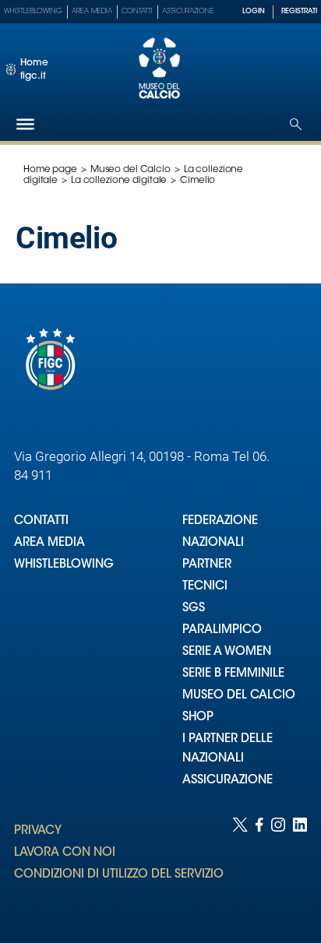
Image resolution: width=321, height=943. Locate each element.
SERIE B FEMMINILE (233, 674)
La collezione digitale (119, 180)
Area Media (92, 11)
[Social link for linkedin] (300, 865)
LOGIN (253, 11)
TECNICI (205, 587)
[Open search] (296, 124)
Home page (50, 169)
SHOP (197, 717)
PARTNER (206, 565)
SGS (193, 608)
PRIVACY (38, 831)
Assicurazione (188, 11)
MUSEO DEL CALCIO (238, 696)
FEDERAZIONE (220, 521)
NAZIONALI (213, 543)
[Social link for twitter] (240, 865)
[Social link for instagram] (278, 865)
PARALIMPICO (222, 630)
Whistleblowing (33, 11)
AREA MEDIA (49, 543)
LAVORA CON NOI (64, 853)
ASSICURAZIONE (227, 780)
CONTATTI (41, 521)
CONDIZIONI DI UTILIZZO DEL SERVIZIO (119, 875)
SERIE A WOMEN (226, 652)
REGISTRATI (299, 11)
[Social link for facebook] (259, 865)
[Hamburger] (25, 124)
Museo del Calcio (130, 169)
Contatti (137, 11)
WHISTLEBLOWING (64, 565)
